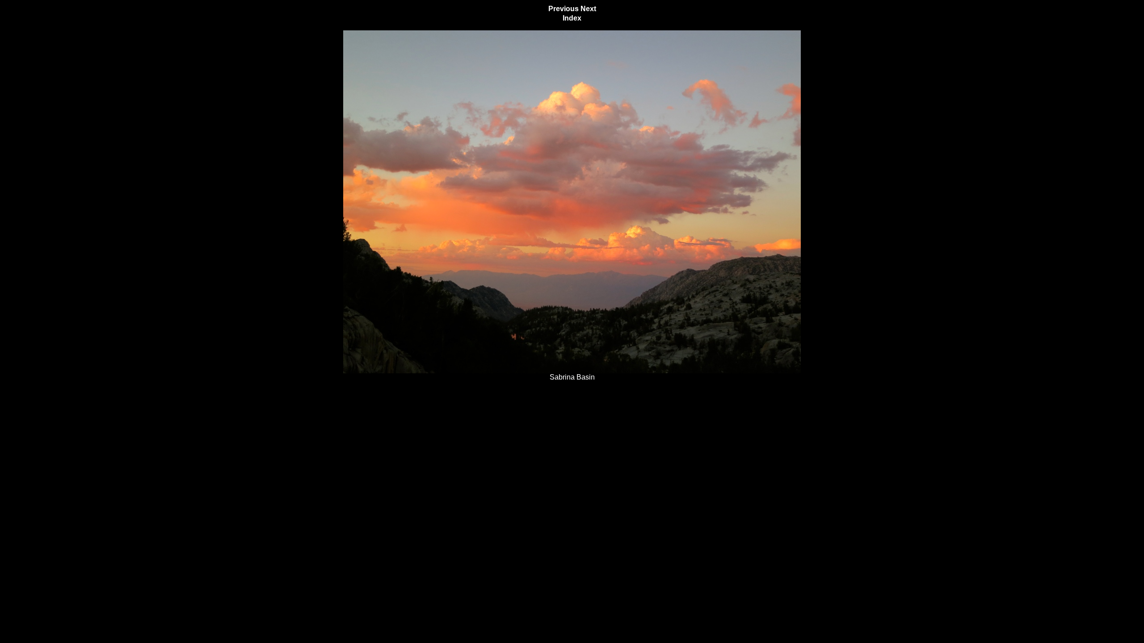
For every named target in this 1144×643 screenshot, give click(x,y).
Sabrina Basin (572, 377)
